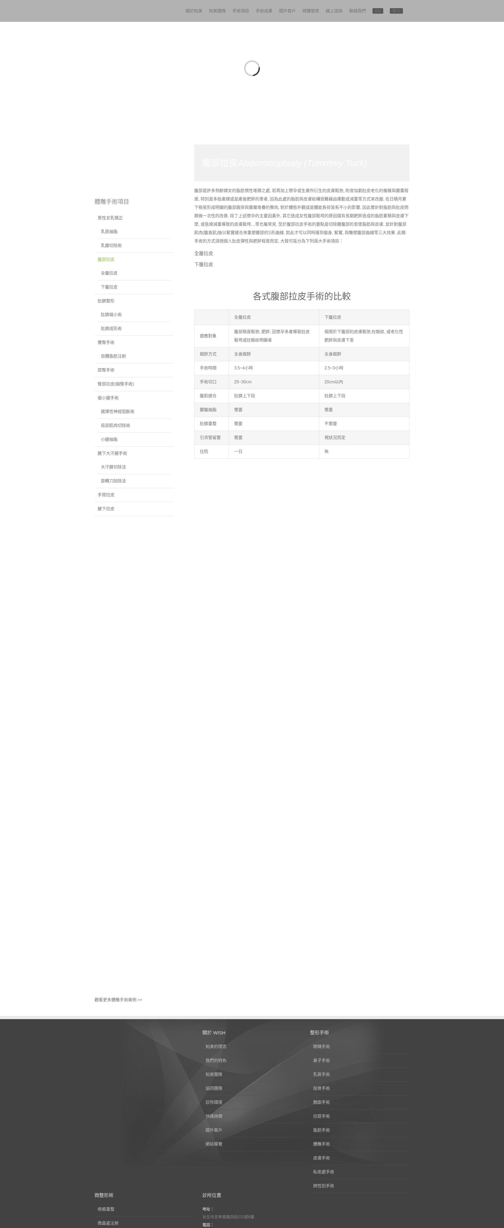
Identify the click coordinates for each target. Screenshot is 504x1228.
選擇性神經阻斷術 (117, 411)
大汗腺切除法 (113, 467)
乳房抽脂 (109, 231)
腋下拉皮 (106, 509)
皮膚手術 (321, 1158)
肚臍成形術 (111, 328)
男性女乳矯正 (110, 218)
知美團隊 (214, 1074)
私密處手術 (323, 1172)
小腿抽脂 (109, 439)
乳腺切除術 (111, 245)
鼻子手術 (321, 1060)
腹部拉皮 (106, 259)
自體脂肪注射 (113, 356)
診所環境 (214, 1102)
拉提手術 (321, 1116)
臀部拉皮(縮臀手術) (116, 384)
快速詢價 (214, 1116)
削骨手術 (321, 1088)
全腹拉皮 (203, 253)
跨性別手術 (323, 1186)
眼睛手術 (321, 1046)
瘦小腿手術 (108, 398)
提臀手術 (106, 370)
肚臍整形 (106, 301)
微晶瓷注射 (108, 1223)
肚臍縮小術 (111, 314)
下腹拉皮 (203, 264)
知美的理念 (216, 1046)
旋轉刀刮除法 (113, 481)
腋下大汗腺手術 (112, 453)
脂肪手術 (321, 1130)
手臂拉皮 (106, 495)
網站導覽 (214, 1144)
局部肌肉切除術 (115, 425)
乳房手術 (321, 1074)
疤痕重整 (106, 1209)
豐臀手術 (106, 342)
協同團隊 (214, 1088)
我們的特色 (216, 1060)
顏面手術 (321, 1102)
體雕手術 (321, 1144)
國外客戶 (214, 1130)
